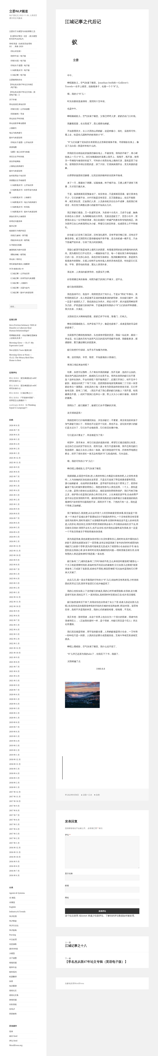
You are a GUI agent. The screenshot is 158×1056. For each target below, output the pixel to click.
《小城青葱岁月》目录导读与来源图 (23, 191)
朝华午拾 (13, 967)
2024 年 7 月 (14, 518)
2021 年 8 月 (14, 662)
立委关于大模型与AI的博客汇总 (22, 31)
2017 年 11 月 (15, 796)
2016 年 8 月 (14, 866)
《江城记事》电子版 (17, 75)
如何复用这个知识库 (17, 175)
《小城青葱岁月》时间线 (19, 207)
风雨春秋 (13, 1013)
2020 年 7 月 (14, 690)
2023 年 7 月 (14, 569)
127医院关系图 (15, 245)
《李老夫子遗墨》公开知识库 (21, 142)
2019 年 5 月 (14, 736)
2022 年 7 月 (14, 620)
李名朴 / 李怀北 (15, 259)
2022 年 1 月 (14, 643)
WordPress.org (15, 1045)
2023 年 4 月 (14, 578)
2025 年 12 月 (15, 458)
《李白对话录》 (15, 51)
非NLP (12, 1009)
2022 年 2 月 (14, 639)
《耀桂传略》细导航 (17, 254)
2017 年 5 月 (14, 824)
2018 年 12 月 (15, 759)
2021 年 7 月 (14, 666)
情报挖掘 (13, 962)
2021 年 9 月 (14, 657)
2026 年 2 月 (14, 448)
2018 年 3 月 (14, 778)
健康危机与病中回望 (17, 249)
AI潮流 (12, 902)
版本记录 (13, 226)
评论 (68, 834)
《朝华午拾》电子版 (17, 56)
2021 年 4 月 (14, 676)
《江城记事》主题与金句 (19, 287)
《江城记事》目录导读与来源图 (22, 278)
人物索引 (13, 128)
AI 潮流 (12, 897)
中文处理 (13, 939)
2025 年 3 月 (14, 495)
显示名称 (69, 873)
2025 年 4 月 (14, 490)
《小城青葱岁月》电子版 (19, 70)
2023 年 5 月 (14, 574)
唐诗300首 (13, 948)
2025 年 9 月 (14, 467)
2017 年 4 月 (14, 829)
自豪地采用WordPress (74, 983)
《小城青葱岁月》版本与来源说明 (23, 211)
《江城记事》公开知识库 (19, 273)
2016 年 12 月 (15, 847)
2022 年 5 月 (14, 625)
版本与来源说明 (15, 137)
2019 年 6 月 (14, 731)
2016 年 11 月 (15, 852)
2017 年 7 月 (14, 815)
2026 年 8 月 (14, 425)
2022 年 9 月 (14, 611)
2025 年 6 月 (14, 481)
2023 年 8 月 (14, 564)
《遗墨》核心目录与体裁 (19, 152)
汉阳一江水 (87, 795)
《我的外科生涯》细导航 (19, 240)
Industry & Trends (17, 911)
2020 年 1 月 (14, 717)
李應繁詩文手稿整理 (17, 180)
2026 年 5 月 (14, 439)
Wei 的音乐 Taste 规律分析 (20, 350)
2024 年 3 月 (14, 536)
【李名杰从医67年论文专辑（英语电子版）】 (22, 93)
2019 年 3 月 (14, 745)
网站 (67, 897)
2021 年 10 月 (15, 652)
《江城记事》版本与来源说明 (21, 292)
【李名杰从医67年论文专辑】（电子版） (21, 85)
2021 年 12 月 (15, 648)
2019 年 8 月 (14, 722)
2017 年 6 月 (14, 819)
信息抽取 (13, 944)
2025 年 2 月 (14, 499)
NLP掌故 (13, 921)
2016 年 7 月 (14, 871)
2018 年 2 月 (14, 782)
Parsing (12, 935)
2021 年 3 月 (14, 680)
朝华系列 (13, 972)
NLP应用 (13, 916)
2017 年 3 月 (14, 833)
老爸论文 (13, 990)
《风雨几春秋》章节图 (18, 235)
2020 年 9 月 (14, 685)
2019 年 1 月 (14, 755)
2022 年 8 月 (14, 615)
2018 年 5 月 (14, 768)
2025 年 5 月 (14, 485)
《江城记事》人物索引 (18, 283)
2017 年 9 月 (14, 806)
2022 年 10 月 (15, 606)
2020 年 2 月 (14, 713)
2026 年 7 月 (14, 430)
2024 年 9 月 (14, 509)
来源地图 (13, 147)
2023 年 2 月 (14, 588)
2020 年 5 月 (14, 699)
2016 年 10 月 (15, 857)
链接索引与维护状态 (17, 230)
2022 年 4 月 (14, 629)
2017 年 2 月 (14, 838)
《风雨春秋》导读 (16, 114)
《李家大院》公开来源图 (19, 109)
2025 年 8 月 (14, 472)
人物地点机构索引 (16, 166)
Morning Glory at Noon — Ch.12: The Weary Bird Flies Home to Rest (21, 358)
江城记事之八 (26, 393)
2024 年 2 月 (14, 541)
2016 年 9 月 (14, 861)
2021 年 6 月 (14, 671)
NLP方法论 (14, 925)
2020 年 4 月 (14, 703)
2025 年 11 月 (15, 462)
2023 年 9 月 (14, 560)
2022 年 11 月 (15, 601)
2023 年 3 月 (14, 583)
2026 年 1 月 (14, 453)
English (12, 907)
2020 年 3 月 (14, 708)
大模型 (12, 953)
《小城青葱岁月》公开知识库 (21, 185)
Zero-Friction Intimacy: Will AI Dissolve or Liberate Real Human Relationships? (22, 328)
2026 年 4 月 (14, 444)
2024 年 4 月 (14, 532)
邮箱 (67, 885)
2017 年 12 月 (15, 792)
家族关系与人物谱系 (17, 216)
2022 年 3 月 (14, 634)
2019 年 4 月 (14, 741)
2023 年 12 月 (15, 546)
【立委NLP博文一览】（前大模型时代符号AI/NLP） (23, 37)
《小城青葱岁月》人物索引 (20, 197)
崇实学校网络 (14, 161)
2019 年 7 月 (14, 727)
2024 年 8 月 (14, 513)
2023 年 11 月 (15, 550)
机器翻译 (13, 976)
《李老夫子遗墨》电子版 (19, 65)
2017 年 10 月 (15, 801)
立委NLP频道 (18, 11)
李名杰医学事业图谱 (17, 123)
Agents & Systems (17, 893)
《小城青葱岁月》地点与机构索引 (23, 202)
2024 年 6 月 (14, 523)
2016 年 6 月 (14, 875)
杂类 (11, 981)
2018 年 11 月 (15, 764)
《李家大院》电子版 (17, 60)
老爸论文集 (14, 995)
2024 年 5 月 (14, 527)
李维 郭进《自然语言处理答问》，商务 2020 (20, 45)
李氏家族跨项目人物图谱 (19, 264)
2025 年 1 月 (14, 504)
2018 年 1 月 (14, 787)
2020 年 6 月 (14, 694)
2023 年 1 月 (14, 592)
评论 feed (13, 1040)
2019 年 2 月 (14, 750)
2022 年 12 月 (15, 597)
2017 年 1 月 (14, 843)
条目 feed (13, 1036)
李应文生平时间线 (16, 156)
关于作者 (13, 99)
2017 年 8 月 (14, 810)
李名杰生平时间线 (16, 118)
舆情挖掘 (13, 999)
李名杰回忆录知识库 (17, 104)
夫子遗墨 (13, 958)
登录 (11, 1031)
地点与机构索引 (15, 133)
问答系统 (13, 1004)
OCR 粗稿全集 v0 (16, 268)
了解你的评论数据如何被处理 (119, 915)
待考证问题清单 (15, 221)
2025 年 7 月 (14, 476)
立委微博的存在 (15, 79)
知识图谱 (13, 986)
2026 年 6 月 (14, 434)
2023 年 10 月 (15, 555)
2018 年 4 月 (14, 773)
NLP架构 (13, 930)
